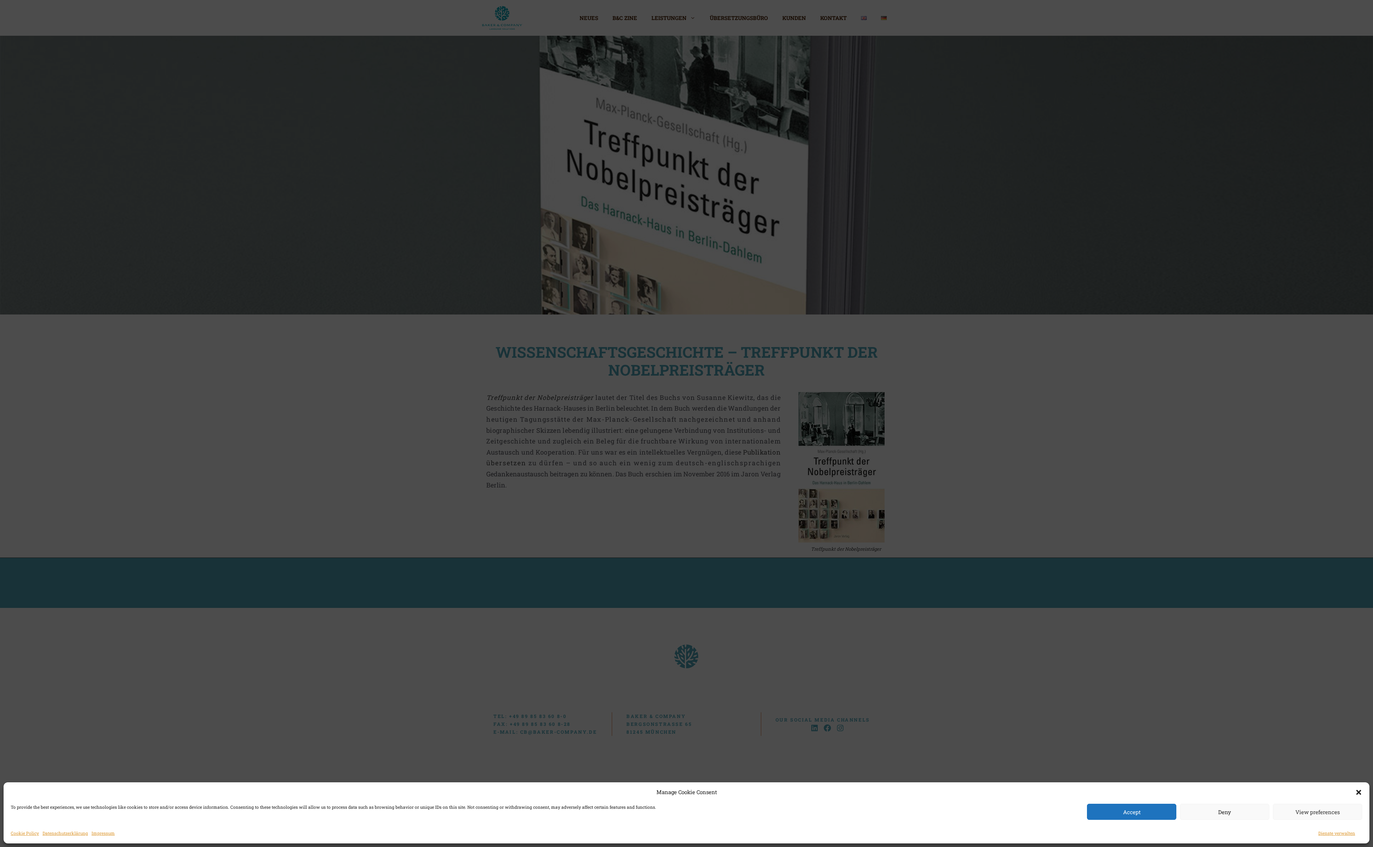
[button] (1358, 792)
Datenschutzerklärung (65, 833)
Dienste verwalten (1336, 833)
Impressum (103, 833)
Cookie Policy (25, 833)
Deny (1224, 812)
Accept (1132, 812)
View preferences (1317, 812)
